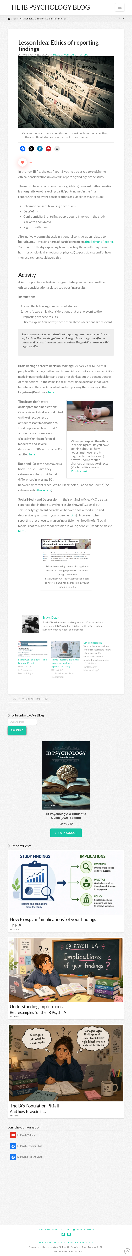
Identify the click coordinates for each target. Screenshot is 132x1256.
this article (44, 490)
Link (73, 515)
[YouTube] (68, 1234)
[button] (119, 7)
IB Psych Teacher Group (52, 1242)
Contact (89, 1230)
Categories (52, 1230)
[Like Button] (22, 162)
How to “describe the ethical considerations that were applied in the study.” (65, 663)
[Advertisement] (66, 1194)
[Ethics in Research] (100, 656)
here (51, 392)
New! (41, 1230)
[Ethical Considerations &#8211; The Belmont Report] (32, 649)
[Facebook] (63, 1234)
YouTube (65, 1230)
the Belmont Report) (99, 241)
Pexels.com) (79, 471)
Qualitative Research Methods (71, 54)
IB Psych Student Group (80, 1242)
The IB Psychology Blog (49, 7)
